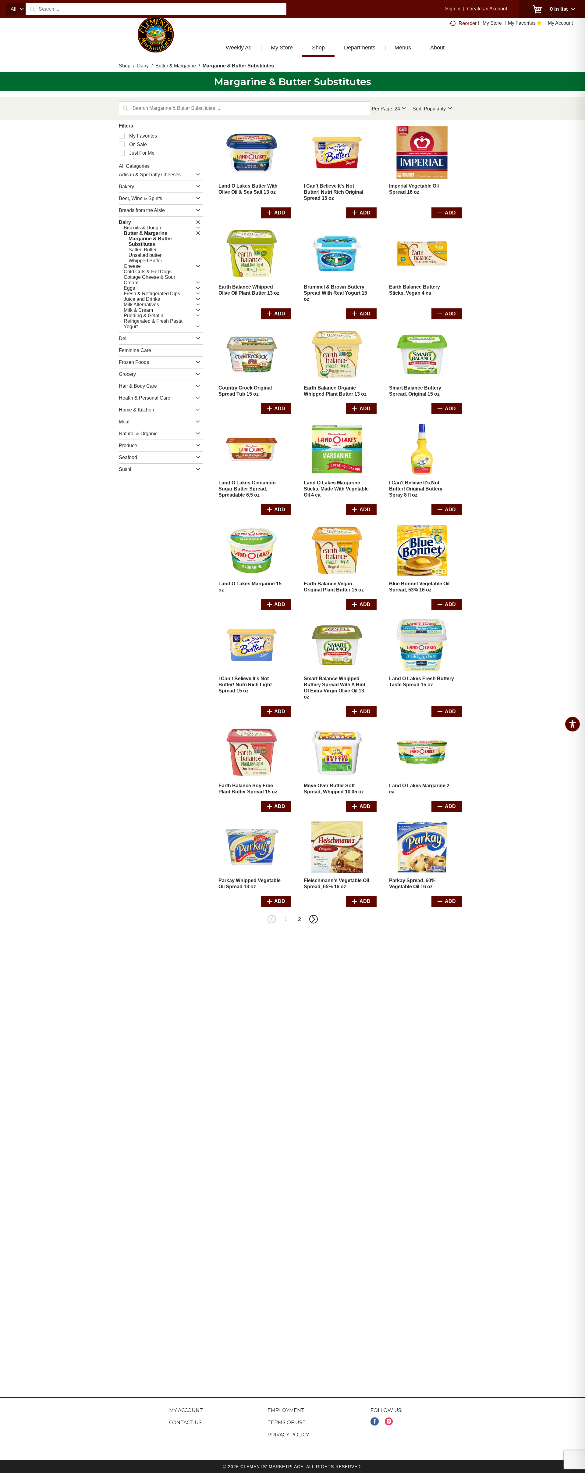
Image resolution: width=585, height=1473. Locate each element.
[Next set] (313, 919)
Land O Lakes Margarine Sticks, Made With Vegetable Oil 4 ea (336, 489)
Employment (286, 1410)
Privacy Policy (288, 1435)
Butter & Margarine (175, 65)
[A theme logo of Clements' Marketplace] (155, 40)
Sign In (452, 8)
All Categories (134, 166)
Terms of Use (287, 1422)
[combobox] (16, 9)
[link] (374, 1421)
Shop (124, 65)
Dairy (143, 65)
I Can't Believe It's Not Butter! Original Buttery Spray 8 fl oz (415, 489)
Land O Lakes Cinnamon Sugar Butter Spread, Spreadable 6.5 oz (247, 489)
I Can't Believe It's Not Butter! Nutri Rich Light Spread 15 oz (245, 684)
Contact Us (185, 1422)
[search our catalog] (32, 9)
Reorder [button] (468, 23)
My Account (186, 1410)
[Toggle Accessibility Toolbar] (572, 724)
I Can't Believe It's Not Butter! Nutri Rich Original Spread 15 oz (333, 192)
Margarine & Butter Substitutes (238, 65)
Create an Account (487, 8)
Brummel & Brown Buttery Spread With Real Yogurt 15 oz (335, 293)
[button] (196, 175)
